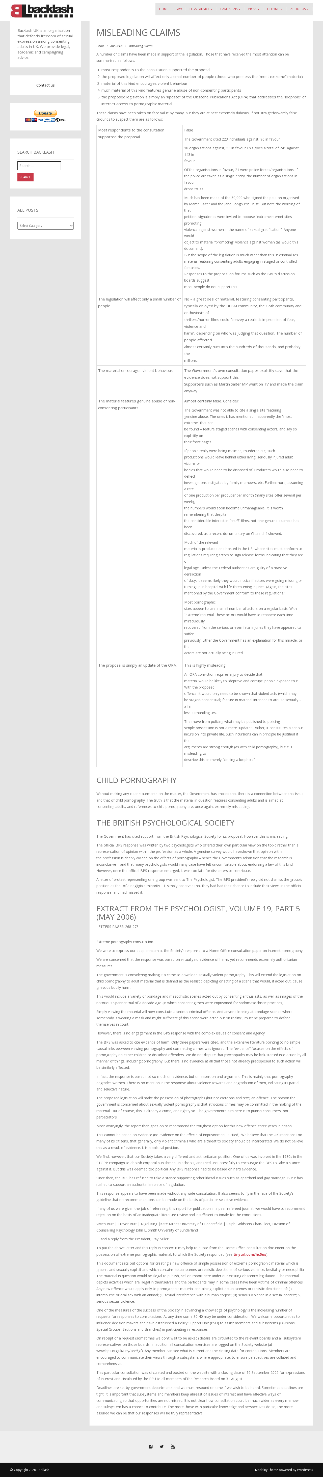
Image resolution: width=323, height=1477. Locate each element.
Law (179, 9)
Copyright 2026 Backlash (31, 1470)
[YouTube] (173, 1446)
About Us (298, 9)
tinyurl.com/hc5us (249, 1254)
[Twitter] (161, 1446)
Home (163, 9)
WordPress (305, 1470)
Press (252, 9)
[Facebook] (150, 1446)
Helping (273, 9)
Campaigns (229, 9)
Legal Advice (200, 9)
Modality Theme (266, 1470)
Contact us (45, 85)
